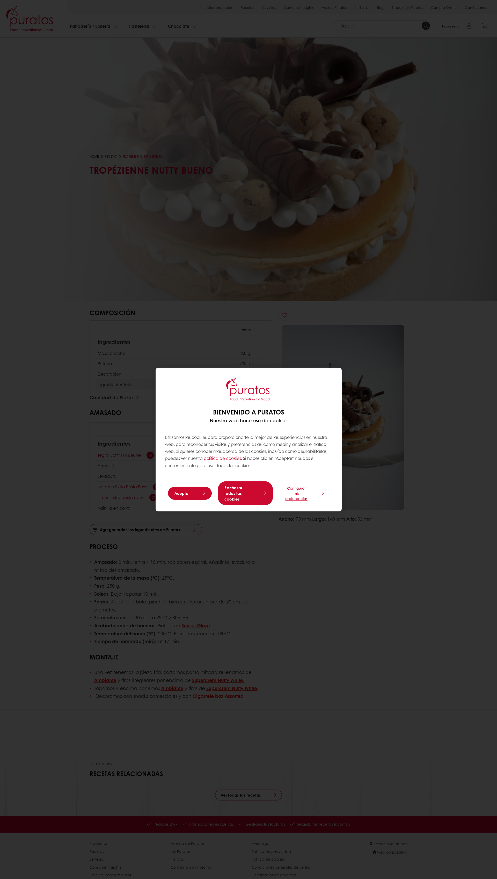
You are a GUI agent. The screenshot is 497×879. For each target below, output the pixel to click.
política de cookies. (223, 458)
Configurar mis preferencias (296, 493)
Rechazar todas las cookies (233, 493)
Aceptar (182, 493)
